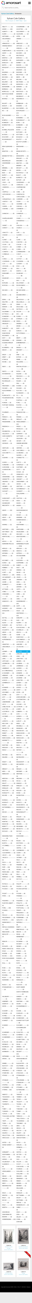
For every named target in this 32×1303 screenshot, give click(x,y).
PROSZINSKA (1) (8, 917)
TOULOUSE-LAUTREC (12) (8, 1117)
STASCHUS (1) (22, 1073)
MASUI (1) (8, 750)
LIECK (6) (7, 704)
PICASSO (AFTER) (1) (23, 890)
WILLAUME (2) (21, 1189)
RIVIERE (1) (7, 953)
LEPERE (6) (8, 690)
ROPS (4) (21, 964)
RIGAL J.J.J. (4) (20, 948)
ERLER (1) (6, 354)
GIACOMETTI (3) (8, 454)
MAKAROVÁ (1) (22, 730)
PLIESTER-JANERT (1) (8, 904)
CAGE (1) (6, 182)
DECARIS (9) (7, 290)
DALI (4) (20, 268)
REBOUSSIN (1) (8, 932)
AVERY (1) (6, 53)
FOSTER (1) (21, 405)
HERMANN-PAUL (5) (8, 543)
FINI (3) (20, 383)
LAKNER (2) (7, 651)
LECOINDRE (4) (23, 675)
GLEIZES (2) (21, 455)
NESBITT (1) (8, 826)
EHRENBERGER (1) (22, 344)
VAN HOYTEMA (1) (22, 1139)
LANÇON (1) (22, 654)
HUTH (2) (7, 570)
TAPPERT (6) (7, 1101)
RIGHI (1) (7, 951)
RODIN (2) (21, 956)
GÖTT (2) (20, 469)
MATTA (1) (21, 754)
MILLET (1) (8, 783)
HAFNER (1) (7, 515)
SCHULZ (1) (8, 1034)
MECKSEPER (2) (22, 765)
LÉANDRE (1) (22, 673)
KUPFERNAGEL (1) (8, 641)
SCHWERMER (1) (8, 1038)
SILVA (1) (22, 1056)
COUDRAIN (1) (8, 261)
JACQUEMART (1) (8, 577)
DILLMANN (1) (8, 311)
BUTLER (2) (20, 180)
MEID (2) (6, 771)
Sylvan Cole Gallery (7, 13)
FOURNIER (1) (9, 413)
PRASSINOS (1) (22, 912)
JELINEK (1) (21, 584)
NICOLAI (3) (22, 832)
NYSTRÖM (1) (22, 843)
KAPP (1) (20, 606)
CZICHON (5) (8, 266)
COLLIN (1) (21, 244)
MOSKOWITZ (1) (22, 805)
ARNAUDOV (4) (8, 43)
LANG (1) (20, 656)
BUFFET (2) (7, 175)
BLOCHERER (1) (22, 108)
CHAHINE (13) (7, 208)
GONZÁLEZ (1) (22, 464)
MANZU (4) (7, 735)
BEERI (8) (20, 77)
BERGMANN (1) (8, 86)
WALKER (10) (21, 1176)
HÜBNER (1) (7, 567)
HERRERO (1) (8, 551)
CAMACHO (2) (22, 184)
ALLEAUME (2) (22, 34)
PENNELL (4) (21, 876)
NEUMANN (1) (21, 826)
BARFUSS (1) (6, 60)
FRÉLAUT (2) (21, 419)
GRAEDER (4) (21, 476)
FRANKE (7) (22, 417)
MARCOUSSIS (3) (8, 738)
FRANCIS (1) (6, 417)
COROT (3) (22, 255)
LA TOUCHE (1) (22, 642)
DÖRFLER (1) (21, 318)
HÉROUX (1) (21, 548)
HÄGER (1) (21, 515)
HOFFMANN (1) (22, 562)
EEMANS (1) (21, 340)
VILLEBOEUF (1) (8, 1161)
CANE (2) (20, 192)
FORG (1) (21, 402)
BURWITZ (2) (21, 177)
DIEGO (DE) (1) (21, 306)
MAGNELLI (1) (22, 726)
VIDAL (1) (20, 1157)
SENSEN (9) (20, 1046)
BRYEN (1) (21, 170)
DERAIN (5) (7, 306)
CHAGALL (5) (21, 206)
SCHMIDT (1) (7, 1020)
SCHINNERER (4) (8, 1018)
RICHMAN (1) (22, 941)
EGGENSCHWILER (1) (7, 344)
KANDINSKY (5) (8, 606)
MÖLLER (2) (21, 790)
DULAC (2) (6, 330)
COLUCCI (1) (7, 247)
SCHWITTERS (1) (22, 1039)
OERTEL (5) (21, 848)
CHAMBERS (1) (21, 210)
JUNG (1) (21, 599)
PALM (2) (6, 864)
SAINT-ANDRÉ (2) (20, 988)
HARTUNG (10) (8, 529)
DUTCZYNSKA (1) (22, 334)
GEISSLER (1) (7, 443)
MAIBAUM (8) (21, 728)
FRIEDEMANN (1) (8, 421)
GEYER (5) (8, 450)
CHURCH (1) (23, 229)
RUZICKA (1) (21, 984)
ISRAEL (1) (21, 575)
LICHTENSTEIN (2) (22, 699)
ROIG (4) (21, 960)
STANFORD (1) (7, 1073)
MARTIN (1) (21, 742)
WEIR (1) (7, 1183)
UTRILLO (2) (7, 1130)
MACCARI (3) (7, 723)
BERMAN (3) (21, 86)
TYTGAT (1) (7, 1125)
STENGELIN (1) (23, 1082)
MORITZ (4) (21, 802)
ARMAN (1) (23, 40)
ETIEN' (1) (5, 359)
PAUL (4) (6, 869)
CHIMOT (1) (7, 228)
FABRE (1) (21, 359)
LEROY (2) (21, 690)
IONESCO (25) (8, 575)
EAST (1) (6, 338)
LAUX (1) (7, 666)
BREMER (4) (21, 165)
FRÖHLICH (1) (21, 429)
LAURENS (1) (22, 663)
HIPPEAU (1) (22, 553)
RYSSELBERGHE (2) (8, 988)
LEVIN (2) (20, 692)
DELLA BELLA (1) (23, 302)
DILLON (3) (22, 311)
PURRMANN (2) (22, 917)
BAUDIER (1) (21, 70)
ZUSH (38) (19, 1221)
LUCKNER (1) (8, 717)
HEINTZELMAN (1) (22, 538)
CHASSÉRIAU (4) (22, 222)
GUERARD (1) (7, 488)
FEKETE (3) (21, 378)
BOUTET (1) (21, 139)
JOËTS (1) (20, 589)
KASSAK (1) (21, 608)
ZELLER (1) (21, 1217)
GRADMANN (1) (8, 476)
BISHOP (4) (7, 106)
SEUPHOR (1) (22, 1049)
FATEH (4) (20, 371)
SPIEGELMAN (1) (22, 1068)
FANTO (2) (7, 371)
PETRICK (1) (8, 884)
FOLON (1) (22, 397)
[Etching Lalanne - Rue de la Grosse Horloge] (8, 1236)
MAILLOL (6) (7, 730)
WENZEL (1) (21, 1183)
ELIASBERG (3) (7, 347)
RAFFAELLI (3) (23, 923)
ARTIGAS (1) (22, 46)
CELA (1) (7, 204)
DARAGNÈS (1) (8, 274)
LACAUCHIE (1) (22, 648)
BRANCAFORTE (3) (22, 152)
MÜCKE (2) (7, 812)
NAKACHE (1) (8, 824)
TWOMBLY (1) (21, 1123)
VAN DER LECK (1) (22, 1135)
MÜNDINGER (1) (23, 819)
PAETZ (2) (20, 862)
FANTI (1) (6, 366)
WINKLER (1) (21, 1193)
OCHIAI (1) (21, 845)
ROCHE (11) (7, 956)
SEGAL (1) (21, 1044)
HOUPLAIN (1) (8, 565)
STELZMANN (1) (22, 1080)
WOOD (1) (6, 1201)
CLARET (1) (6, 239)
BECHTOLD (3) (22, 74)
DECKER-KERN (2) (22, 291)
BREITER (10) (22, 163)
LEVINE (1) (6, 694)
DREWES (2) (21, 323)
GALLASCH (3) (8, 433)
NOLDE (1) (20, 840)
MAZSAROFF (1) (22, 762)
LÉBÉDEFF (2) (7, 675)
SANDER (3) (21, 996)
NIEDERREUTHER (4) (7, 837)
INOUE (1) (20, 572)
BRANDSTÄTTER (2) (8, 157)
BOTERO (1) (8, 134)
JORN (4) (20, 594)
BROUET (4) (22, 168)
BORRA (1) (21, 127)
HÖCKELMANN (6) (20, 557)
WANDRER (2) (21, 1178)
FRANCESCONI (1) (22, 413)
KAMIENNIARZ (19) (22, 602)
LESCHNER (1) (8, 692)
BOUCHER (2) (7, 137)
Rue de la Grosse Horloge (8, 1247)
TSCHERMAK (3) (22, 1121)
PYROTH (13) (8, 920)
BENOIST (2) (7, 84)
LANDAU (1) (7, 656)
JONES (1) (8, 591)
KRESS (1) (6, 632)
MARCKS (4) (22, 735)
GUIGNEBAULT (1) (22, 488)
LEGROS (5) (8, 680)
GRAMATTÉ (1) (8, 479)
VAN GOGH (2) (8, 1137)
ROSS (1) (6, 970)
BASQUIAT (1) (8, 69)
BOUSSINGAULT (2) (8, 140)
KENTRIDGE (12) (22, 614)
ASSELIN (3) (21, 48)
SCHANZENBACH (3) (22, 1007)
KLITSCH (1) (21, 625)
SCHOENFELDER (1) (21, 1029)
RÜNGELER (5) (21, 981)
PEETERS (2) (7, 874)
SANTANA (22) (22, 1001)
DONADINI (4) (8, 316)
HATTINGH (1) (7, 531)
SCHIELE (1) (21, 1015)
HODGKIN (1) (22, 560)
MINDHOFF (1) (7, 785)
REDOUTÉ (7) (8, 935)
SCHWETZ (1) (21, 1037)
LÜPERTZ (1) (7, 721)
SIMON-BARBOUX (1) (21, 1060)
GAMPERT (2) (21, 433)
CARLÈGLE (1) (20, 194)
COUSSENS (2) (22, 261)
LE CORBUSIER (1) (7, 670)
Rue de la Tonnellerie (23, 1246)
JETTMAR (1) (7, 589)
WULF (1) (7, 1205)
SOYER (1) (7, 1068)
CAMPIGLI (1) (8, 192)
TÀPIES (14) (21, 1099)
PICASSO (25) (7, 888)
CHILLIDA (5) (22, 225)
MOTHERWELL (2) (8, 808)
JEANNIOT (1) (7, 586)
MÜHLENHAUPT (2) (22, 813)
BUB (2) (6, 172)
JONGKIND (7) (7, 595)
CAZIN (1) (22, 201)
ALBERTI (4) (7, 31)
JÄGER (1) (21, 577)
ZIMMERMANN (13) (9, 1219)
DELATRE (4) (7, 302)
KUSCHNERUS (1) (23, 639)
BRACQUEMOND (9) (8, 148)
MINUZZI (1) (22, 785)
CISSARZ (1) (8, 236)
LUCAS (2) (7, 714)
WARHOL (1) (7, 1181)
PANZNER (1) (21, 864)
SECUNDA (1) (21, 1042)
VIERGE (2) (7, 1159)
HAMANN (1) (21, 517)
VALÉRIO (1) (8, 1133)
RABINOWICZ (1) (8, 923)
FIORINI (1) (21, 385)
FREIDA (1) (7, 419)
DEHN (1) (6, 299)
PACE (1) (21, 860)
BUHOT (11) (21, 175)
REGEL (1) (20, 934)
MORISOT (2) (8, 802)
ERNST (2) (6, 357)
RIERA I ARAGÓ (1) (7, 948)
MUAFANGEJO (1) (22, 807)
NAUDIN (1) (21, 824)
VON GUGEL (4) (22, 1166)
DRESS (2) (21, 321)
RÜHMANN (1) (8, 980)
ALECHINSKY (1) (22, 31)
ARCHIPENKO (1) (6, 40)
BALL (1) (6, 55)
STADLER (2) (21, 1070)
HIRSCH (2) (7, 555)
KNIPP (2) (7, 627)
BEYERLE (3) (8, 98)
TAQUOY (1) (22, 1101)
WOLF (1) (6, 1197)
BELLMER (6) (7, 82)
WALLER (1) (7, 1178)
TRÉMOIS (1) (23, 1116)
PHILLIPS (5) (7, 886)
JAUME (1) (6, 582)
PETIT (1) (6, 879)
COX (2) (6, 263)
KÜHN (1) (20, 634)
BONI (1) (20, 122)
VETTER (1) (21, 1154)
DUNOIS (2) (21, 330)
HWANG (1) (20, 570)
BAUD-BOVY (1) (21, 67)
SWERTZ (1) (7, 1094)
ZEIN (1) (19, 1214)
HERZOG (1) (21, 551)
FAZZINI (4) (21, 373)
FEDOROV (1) (22, 376)
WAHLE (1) (6, 1176)
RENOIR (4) (8, 943)
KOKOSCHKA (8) (23, 627)
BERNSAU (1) (7, 89)
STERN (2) (21, 1085)
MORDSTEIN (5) (23, 796)
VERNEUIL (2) (21, 1148)
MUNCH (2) (7, 819)
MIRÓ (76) (20, 788)
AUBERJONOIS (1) (8, 50)
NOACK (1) (7, 840)
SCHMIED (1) (8, 1026)
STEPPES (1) (8, 1085)
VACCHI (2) (21, 1130)
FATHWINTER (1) (7, 375)
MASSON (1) (7, 747)
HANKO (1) (6, 520)
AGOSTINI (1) (21, 29)
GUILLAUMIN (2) (22, 495)
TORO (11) (20, 1113)
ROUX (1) (6, 977)
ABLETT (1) (7, 26)
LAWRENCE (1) (22, 666)
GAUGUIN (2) (21, 438)
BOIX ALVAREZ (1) (8, 116)
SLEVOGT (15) (7, 1065)
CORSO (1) (7, 259)
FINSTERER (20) (8, 385)
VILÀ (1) (22, 1159)
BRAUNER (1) (21, 160)
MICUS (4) (21, 781)
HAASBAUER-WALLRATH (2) (8, 504)
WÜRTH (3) (8, 1207)
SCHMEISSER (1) (22, 1018)
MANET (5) (7, 733)
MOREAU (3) (8, 800)
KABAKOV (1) (7, 601)
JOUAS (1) (7, 599)
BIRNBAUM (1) (21, 103)
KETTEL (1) (7, 618)
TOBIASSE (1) (21, 1109)
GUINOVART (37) (8, 498)
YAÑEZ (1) (22, 1208)
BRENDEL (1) (7, 168)
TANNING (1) (8, 1099)
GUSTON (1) (21, 498)
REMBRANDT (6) (22, 938)
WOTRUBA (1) (21, 1200)
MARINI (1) (21, 740)
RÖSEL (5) (20, 968)
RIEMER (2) (21, 946)
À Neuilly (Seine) (8, 1273)
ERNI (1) (20, 354)
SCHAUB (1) (7, 1013)
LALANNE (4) (22, 651)
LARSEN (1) (20, 661)
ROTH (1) (6, 972)
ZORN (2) (21, 1219)
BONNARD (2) (22, 125)
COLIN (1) (6, 244)
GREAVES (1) (7, 481)
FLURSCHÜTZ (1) (8, 395)
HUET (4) (20, 567)
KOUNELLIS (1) (22, 630)
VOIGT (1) (22, 1164)
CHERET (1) (7, 225)
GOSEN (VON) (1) (8, 471)
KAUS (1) (20, 610)
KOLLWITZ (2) (8, 630)
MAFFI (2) (6, 726)
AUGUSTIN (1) (22, 50)
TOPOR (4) (7, 1113)
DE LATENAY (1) (22, 283)
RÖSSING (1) (21, 970)
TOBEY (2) (6, 1109)
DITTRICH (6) (7, 314)
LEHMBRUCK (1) (8, 684)
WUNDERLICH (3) (22, 1205)
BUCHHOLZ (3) (22, 172)
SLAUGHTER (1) (22, 1063)
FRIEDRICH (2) (8, 428)
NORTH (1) (7, 843)
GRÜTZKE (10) (23, 486)
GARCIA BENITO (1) (7, 437)
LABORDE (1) (21, 644)
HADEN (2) (21, 507)
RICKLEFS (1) (7, 946)
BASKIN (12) (22, 65)
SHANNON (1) (8, 1051)
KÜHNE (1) (7, 637)
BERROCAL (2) (8, 91)
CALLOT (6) (7, 184)
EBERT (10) (21, 338)
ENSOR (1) (6, 350)
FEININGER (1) (8, 378)
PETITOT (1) (22, 880)
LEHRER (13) (21, 682)
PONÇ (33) (6, 908)
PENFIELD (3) (8, 876)
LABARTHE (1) (8, 644)
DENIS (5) (7, 304)
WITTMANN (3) (23, 1195)
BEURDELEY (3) (22, 96)
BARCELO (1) (21, 58)
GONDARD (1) (8, 464)
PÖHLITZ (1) (21, 903)
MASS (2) (20, 745)
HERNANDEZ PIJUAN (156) (22, 545)
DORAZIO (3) (7, 318)
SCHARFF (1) (7, 1011)
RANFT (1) (21, 927)
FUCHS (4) (20, 431)
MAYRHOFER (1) (22, 758)
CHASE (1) (23, 218)
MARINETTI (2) (7, 741)
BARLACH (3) (7, 62)
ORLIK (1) (20, 855)
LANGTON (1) (21, 658)
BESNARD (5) (21, 94)
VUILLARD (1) (22, 1173)
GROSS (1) (21, 484)
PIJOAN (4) (20, 893)
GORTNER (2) (21, 467)
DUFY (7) (20, 328)
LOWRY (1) (20, 709)
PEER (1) (20, 872)
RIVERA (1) (21, 951)
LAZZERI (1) (21, 668)
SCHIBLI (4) (8, 1015)
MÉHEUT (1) (8, 769)
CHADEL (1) (7, 206)
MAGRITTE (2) (7, 728)
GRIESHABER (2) (22, 481)
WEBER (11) (23, 1181)
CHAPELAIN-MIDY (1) (7, 219)
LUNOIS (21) (22, 718)
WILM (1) (6, 1193)
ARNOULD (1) (22, 43)
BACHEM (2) (21, 53)
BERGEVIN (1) (22, 84)
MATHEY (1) (20, 751)
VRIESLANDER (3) (8, 1172)
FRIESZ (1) (21, 426)
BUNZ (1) (6, 177)
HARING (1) (7, 524)
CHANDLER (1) (21, 215)
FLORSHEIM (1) (22, 393)
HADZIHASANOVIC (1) (22, 511)
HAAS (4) (20, 500)
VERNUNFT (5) (8, 1152)
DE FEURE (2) (8, 283)
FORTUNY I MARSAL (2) (8, 406)
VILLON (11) (21, 1161)
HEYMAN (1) (7, 553)
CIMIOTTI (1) (7, 232)
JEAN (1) (20, 582)
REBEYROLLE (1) (22, 929)
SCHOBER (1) (22, 1025)
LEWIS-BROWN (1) (23, 697)
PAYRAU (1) (22, 869)
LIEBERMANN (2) (8, 702)
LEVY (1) (21, 694)
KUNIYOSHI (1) (22, 637)
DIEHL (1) (8, 309)
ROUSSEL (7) (22, 975)
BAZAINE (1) (21, 72)
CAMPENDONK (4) (20, 188)
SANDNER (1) (7, 1001)
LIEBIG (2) (20, 702)
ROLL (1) (6, 963)
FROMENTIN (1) (8, 431)
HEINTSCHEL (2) (8, 538)
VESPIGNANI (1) (8, 1154)
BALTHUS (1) (20, 55)
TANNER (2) (21, 1097)
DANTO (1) (21, 271)
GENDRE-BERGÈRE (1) (21, 444)
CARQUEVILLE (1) (8, 199)
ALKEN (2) (8, 34)
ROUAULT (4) (22, 972)
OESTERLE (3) (8, 850)
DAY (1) (20, 280)
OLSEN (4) (20, 852)
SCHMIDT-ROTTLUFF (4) (22, 1021)
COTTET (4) (21, 259)
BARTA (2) (6, 65)
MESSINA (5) (22, 778)
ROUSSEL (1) (8, 975)
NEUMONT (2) (8, 828)
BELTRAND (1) (22, 82)
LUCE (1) (21, 714)
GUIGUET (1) (7, 492)
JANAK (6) (6, 579)
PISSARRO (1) (8, 900)
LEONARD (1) (8, 687)
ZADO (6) (21, 1212)
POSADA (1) (8, 911)
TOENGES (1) (8, 1111)
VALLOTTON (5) (8, 1135)
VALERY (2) (20, 1133)
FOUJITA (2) (21, 409)
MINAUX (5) (21, 783)
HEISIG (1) (7, 541)
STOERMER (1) (7, 1087)
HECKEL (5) (6, 534)
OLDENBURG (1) (22, 850)
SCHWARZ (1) (22, 1034)
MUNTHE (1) (8, 821)
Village (23, 1273)
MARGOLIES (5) (22, 738)
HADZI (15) (7, 510)
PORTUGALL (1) (22, 908)
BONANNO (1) (22, 117)
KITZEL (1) (7, 620)
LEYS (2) (6, 699)
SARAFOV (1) (7, 1003)
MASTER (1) (22, 747)
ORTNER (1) (21, 857)
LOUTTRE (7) (8, 709)
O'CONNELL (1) (8, 847)
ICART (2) (6, 572)
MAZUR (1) (7, 764)
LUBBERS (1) (21, 711)
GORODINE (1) (8, 467)
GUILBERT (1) (23, 491)
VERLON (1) (21, 1145)
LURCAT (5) (21, 721)
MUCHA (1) (22, 809)
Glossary (28, 1287)
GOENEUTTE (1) (22, 459)
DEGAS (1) (6, 295)
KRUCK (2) (21, 632)
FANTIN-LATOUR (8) (23, 368)
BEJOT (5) (7, 79)
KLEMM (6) (21, 622)
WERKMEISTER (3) (6, 1187)
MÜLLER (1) (7, 816)
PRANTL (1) (20, 910)
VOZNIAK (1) (22, 1169)
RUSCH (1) (6, 984)
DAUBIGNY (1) (8, 279)
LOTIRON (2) (21, 706)
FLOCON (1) (21, 390)
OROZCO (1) (8, 859)
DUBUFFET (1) (7, 328)
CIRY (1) (20, 232)
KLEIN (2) (7, 622)
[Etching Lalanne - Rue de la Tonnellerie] (23, 1236)
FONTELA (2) (21, 400)
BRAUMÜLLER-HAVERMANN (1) (8, 163)
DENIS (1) (21, 304)
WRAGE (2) (21, 1202)
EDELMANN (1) (8, 340)
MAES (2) (20, 723)
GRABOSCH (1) (22, 474)
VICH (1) (6, 1157)
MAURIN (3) (7, 757)
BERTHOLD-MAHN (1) (7, 95)
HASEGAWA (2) (22, 529)
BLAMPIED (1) (8, 108)
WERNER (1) (21, 1185)
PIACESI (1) (21, 886)
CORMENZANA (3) (23, 251)
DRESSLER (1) (7, 325)
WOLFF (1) (21, 1197)
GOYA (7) (7, 474)
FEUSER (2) (21, 381)
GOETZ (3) (21, 462)
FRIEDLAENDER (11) (22, 423)
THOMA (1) (21, 1104)
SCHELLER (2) (22, 1013)
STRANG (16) (6, 1089)
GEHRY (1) (6, 441)
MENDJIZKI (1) (8, 773)
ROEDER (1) (21, 958)
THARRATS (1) (8, 1105)
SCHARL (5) (21, 1011)
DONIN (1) (21, 316)
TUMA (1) (6, 1123)
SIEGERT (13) (22, 1053)
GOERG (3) (7, 462)
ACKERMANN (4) (22, 26)
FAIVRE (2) (6, 362)
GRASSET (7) (22, 479)
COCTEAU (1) (7, 242)
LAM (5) (6, 654)
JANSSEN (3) (21, 579)
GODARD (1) (7, 457)
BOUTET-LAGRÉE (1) (22, 143)
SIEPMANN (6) (8, 1056)
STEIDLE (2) (8, 1075)
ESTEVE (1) (21, 357)
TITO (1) (20, 1106)
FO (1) (19, 395)
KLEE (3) (19, 620)
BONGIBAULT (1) (23, 120)
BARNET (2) (20, 62)
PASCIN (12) (21, 867)
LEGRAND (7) (7, 678)
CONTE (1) (8, 249)
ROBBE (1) (21, 953)
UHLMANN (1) (7, 1128)
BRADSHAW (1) (22, 148)
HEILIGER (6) (22, 534)
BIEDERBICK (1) (22, 100)
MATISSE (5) (7, 754)
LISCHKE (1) (21, 704)
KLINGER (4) (7, 625)
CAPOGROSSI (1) (8, 195)
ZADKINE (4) (5, 1212)
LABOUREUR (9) (8, 648)
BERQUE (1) (21, 89)
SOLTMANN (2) (22, 1065)
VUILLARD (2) (22, 1171)
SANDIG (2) (21, 999)
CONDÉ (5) (21, 247)
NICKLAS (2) (7, 831)
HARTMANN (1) (22, 526)
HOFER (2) (6, 562)
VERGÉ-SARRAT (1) (8, 1146)
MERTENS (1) (22, 775)
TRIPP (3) (7, 1121)
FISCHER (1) (7, 388)
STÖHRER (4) (21, 1087)
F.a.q (16, 1297)
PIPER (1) (6, 896)
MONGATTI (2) (8, 793)
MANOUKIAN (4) (23, 733)
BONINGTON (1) (8, 126)
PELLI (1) (20, 874)
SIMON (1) (6, 1058)
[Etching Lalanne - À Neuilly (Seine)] (8, 1262)
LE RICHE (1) (21, 670)
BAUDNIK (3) (8, 72)
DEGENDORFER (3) (22, 296)
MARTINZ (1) (7, 745)
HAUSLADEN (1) (22, 531)
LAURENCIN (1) (8, 663)
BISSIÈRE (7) (21, 106)
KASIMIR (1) (7, 608)
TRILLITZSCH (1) (22, 1118)
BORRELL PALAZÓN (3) (8, 131)
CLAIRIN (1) (22, 236)
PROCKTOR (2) (22, 915)
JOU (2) (19, 596)
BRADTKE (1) (7, 151)
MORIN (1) (21, 800)
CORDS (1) (20, 249)
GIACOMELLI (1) (23, 450)
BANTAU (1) (7, 58)
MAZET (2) (6, 762)
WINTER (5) (7, 1195)
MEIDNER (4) (21, 771)
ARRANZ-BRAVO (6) (7, 47)
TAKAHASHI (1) (8, 1097)
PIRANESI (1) (21, 897)
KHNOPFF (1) (22, 618)
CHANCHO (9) (8, 213)
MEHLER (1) (21, 769)
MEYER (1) (8, 781)
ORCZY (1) (6, 855)
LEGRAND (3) (21, 678)
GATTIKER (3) (22, 436)
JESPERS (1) (21, 587)
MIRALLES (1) (7, 788)
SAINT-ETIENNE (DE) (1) (22, 993)
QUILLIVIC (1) (21, 920)
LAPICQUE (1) (8, 661)
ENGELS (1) (21, 347)
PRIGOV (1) (7, 915)
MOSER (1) (7, 805)
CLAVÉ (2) (21, 239)
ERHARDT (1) (22, 351)
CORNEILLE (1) (8, 255)
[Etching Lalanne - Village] (23, 1262)
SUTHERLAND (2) (22, 1091)
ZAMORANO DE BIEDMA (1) (7, 1215)
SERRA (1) (7, 1049)
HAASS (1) (20, 503)
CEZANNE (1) (21, 204)
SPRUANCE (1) (8, 1070)
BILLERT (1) (6, 103)
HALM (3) (6, 517)
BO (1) (5, 110)
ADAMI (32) (7, 29)
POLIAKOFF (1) (22, 905)
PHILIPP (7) (22, 884)
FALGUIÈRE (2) (22, 363)
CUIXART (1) (22, 263)
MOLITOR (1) (8, 790)
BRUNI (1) (6, 170)
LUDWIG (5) (22, 716)
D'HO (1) (20, 266)
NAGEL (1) (20, 821)
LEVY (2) (6, 697)
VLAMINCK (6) (8, 1165)
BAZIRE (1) (7, 74)
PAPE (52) (6, 867)
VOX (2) (7, 1169)
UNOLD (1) (20, 1128)
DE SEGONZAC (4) (22, 286)
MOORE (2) (7, 795)
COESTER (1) (21, 242)
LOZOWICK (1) (8, 711)
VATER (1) (6, 1142)
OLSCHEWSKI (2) (8, 852)
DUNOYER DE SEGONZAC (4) (8, 334)
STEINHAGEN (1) (22, 1076)
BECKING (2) (7, 77)
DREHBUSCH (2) (8, 321)
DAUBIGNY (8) (21, 274)
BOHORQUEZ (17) (22, 112)
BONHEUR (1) (7, 122)
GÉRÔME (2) (22, 448)
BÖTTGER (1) (22, 134)
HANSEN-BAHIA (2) (22, 521)
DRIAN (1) (23, 326)
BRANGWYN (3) (22, 156)
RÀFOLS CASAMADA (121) (8, 928)
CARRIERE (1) (22, 199)
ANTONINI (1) (8, 36)
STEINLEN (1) (7, 1081)
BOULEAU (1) (22, 137)
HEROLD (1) (6, 548)
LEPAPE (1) (21, 687)
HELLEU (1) (22, 541)
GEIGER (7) (20, 441)
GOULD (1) (20, 472)
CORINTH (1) (7, 251)
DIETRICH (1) (22, 309)
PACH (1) (6, 862)
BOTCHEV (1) (21, 132)
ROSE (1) (6, 968)
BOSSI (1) (21, 129)
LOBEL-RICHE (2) (9, 706)
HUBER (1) (21, 565)
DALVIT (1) (7, 271)
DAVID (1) (21, 278)
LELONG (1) (21, 685)
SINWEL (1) (7, 1063)
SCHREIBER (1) (8, 1032)
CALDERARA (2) (23, 182)
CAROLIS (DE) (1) (23, 196)
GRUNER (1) (7, 486)
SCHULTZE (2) (22, 1032)
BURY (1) (5, 180)
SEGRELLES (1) (7, 1046)
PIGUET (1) (7, 893)
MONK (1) (20, 793)
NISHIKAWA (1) (22, 837)
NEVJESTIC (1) (22, 828)
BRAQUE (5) (22, 158)
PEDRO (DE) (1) (8, 872)
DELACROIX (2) (22, 299)
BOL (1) (21, 115)
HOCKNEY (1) (7, 560)
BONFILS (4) (7, 120)
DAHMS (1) (7, 268)
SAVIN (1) (7, 1006)
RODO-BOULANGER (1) (8, 959)
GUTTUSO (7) (8, 500)
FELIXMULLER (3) (8, 382)
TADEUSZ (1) (22, 1094)
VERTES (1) (21, 1152)
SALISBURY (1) (7, 998)
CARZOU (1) (7, 201)
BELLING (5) (21, 79)
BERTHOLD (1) (22, 91)
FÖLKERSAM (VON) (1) (7, 399)
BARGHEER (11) (22, 60)
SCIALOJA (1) (7, 1042)
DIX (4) (19, 314)
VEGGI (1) (21, 1142)
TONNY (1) (21, 1111)
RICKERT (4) (22, 944)
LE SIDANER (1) (8, 673)
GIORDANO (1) (22, 452)
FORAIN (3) (6, 402)
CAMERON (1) (8, 188)
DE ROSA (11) (8, 285)
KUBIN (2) (6, 634)
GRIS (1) (5, 484)
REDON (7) (21, 932)
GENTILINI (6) (8, 448)
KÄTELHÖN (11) (8, 612)
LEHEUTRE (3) (22, 680)
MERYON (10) (8, 778)
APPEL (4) (20, 36)
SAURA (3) (21, 1003)
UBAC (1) (20, 1125)
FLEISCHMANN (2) (8, 392)
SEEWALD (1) (8, 1044)
